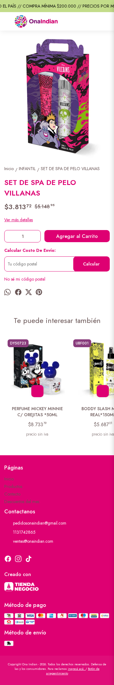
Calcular (91, 264)
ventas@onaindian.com (33, 541)
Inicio (9, 479)
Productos (13, 486)
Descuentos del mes (21, 502)
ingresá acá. (76, 669)
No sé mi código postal (24, 279)
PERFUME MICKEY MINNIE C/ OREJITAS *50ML (37, 412)
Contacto (12, 494)
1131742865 (24, 532)
